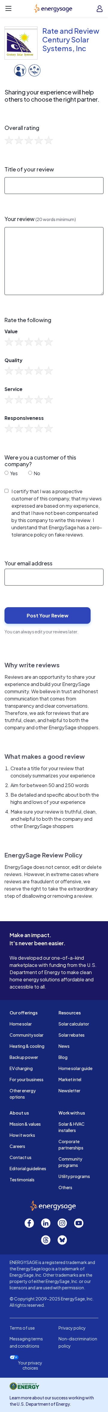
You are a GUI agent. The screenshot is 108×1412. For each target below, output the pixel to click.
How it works (22, 1135)
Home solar (21, 1023)
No (36, 473)
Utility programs (74, 1176)
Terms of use (22, 1327)
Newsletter (69, 1090)
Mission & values (25, 1124)
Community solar (27, 1035)
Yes (13, 473)
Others (65, 1187)
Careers (17, 1146)
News (64, 1046)
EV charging (21, 1068)
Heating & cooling (27, 1046)
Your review (40, 219)
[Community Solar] (34, 69)
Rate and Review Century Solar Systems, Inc (70, 39)
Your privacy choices (30, 1365)
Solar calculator (73, 1023)
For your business (27, 1079)
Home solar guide (75, 1068)
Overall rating (21, 128)
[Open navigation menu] (8, 8)
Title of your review (29, 169)
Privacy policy (72, 1327)
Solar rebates (71, 1035)
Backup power (24, 1057)
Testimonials (22, 1179)
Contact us (21, 1157)
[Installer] (20, 69)
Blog (63, 1057)
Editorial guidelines (28, 1168)
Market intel (69, 1079)
